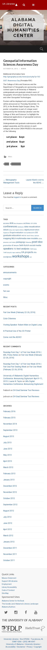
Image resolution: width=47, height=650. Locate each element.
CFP (31, 223)
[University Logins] (17, 5)
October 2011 (9, 560)
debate (6, 230)
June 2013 (7, 449)
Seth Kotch (24, 245)
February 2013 (9, 473)
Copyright (38, 647)
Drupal (12, 233)
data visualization (32, 226)
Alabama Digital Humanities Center (23, 27)
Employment (7, 584)
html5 (28, 235)
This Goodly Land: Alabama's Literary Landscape (20, 604)
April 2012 (7, 529)
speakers (8, 248)
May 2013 (7, 455)
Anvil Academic (18, 223)
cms (35, 223)
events (6, 285)
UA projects (27, 252)
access (6, 223)
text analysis (23, 248)
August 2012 (8, 511)
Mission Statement (9, 578)
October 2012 (9, 498)
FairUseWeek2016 (29, 233)
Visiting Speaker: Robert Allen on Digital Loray (22, 325)
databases (21, 227)
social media (35, 245)
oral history (12, 242)
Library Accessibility (9, 587)
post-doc (37, 241)
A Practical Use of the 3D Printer (17, 331)
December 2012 (10, 486)
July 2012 (7, 517)
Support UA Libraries (9, 581)
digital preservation (31, 230)
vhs (35, 252)
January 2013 (9, 480)
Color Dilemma (9, 318)
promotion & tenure (11, 245)
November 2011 (10, 554)
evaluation (19, 233)
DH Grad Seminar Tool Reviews (26, 390)
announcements (10, 272)
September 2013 (10, 430)
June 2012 (7, 523)
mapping (16, 164)
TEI (15, 249)
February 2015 (9, 417)
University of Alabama (15, 644)
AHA (11, 223)
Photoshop (28, 242)
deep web (12, 230)
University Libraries (32, 644)
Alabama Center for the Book (13, 601)
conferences (10, 226)
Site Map (5, 593)
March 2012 (8, 535)
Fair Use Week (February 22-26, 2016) (19, 312)
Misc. (10, 157)
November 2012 (10, 492)
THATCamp (33, 249)
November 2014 (10, 424)
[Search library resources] (25, 5)
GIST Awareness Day (11, 81)
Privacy (29, 647)
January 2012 (9, 542)
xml (31, 257)
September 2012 (10, 504)
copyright (7, 279)
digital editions (19, 230)
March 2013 (8, 467)
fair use (6, 291)
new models (32, 238)
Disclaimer (21, 647)
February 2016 (9, 411)
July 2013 (7, 442)
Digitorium (6, 233)
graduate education (12, 235)
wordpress (7, 257)
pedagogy (20, 242)
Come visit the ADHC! (12, 337)
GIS (6, 164)
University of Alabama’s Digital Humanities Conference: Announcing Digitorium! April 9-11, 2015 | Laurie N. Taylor (22, 378)
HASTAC (23, 235)
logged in (17, 197)
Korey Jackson (35, 235)
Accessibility (10, 647)
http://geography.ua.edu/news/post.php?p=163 (21, 77)
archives (26, 223)
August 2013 (8, 436)
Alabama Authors (8, 607)
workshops (20, 256)
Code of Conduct (8, 590)
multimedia (21, 238)
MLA (14, 238)
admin (23, 69)
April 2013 (7, 461)
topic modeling (16, 252)
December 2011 (10, 548)
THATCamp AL (7, 252)
